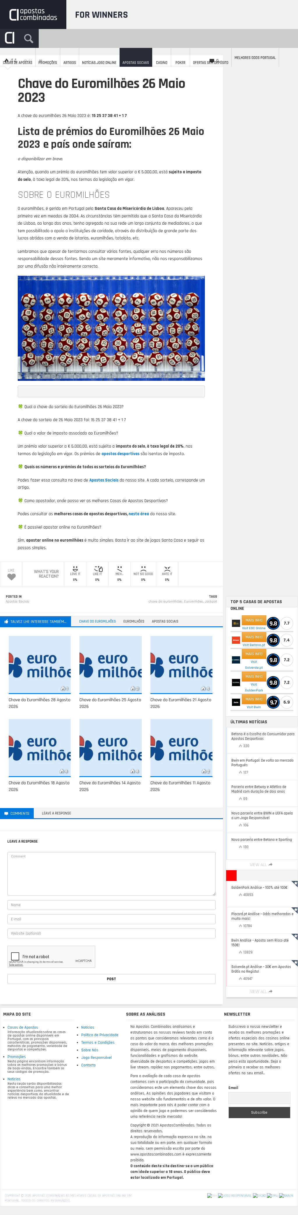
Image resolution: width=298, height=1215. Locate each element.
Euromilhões (193, 601)
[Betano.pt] (236, 640)
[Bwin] (236, 702)
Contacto (88, 1065)
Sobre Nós (89, 1050)
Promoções (17, 1056)
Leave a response (56, 813)
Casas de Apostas (23, 1027)
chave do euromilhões (165, 601)
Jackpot (211, 601)
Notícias (14, 1079)
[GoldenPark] (236, 682)
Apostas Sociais (17, 601)
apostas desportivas (120, 454)
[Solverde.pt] (236, 660)
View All (258, 865)
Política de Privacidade (99, 1035)
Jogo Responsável (96, 1057)
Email (233, 1087)
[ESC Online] (236, 623)
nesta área (139, 514)
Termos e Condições (98, 1042)
